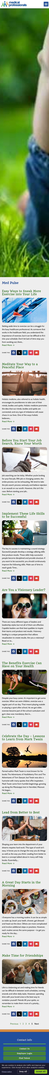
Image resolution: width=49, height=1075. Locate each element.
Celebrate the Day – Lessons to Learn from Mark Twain (23, 738)
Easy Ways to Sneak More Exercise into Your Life (21, 292)
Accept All (40, 1072)
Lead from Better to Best (21, 812)
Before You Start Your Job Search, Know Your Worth (22, 442)
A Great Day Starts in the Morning (21, 884)
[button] (46, 4)
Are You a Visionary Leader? (23, 590)
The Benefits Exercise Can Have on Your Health (22, 664)
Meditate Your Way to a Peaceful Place (20, 366)
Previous (14, 1023)
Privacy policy (7, 1072)
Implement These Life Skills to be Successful (23, 515)
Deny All (23, 1072)
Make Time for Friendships (22, 955)
